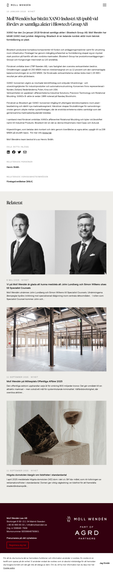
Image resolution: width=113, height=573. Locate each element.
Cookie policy (9, 568)
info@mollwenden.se (37, 524)
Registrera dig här (17, 545)
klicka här (46, 132)
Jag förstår (105, 563)
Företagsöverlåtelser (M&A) (20, 181)
